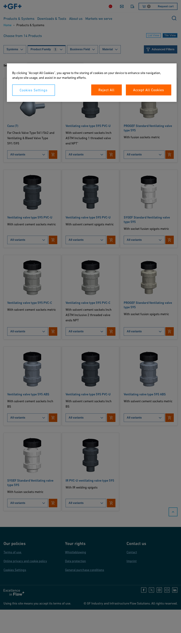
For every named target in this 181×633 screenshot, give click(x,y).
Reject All (106, 90)
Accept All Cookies (148, 90)
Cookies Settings (34, 90)
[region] (92, 82)
